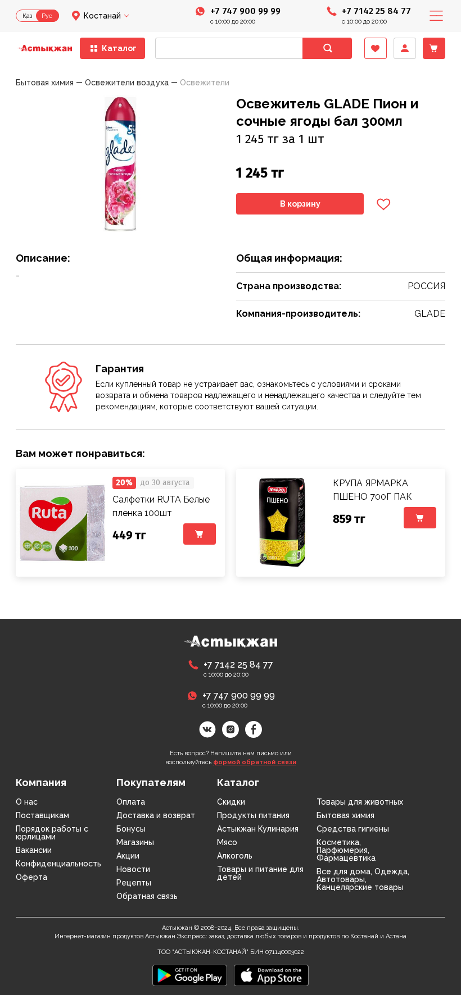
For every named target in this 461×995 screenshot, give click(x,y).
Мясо (227, 842)
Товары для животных (360, 802)
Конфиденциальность (58, 864)
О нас (27, 802)
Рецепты (133, 883)
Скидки (231, 802)
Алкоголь (234, 856)
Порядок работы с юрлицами (52, 833)
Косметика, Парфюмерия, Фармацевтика (346, 850)
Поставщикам (42, 815)
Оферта (31, 877)
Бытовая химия (345, 815)
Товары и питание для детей (260, 873)
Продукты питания (253, 815)
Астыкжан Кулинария (258, 829)
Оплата (130, 802)
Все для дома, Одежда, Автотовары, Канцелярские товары (363, 879)
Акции (127, 856)
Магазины (135, 842)
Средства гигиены (353, 829)
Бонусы (131, 829)
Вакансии (34, 850)
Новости (133, 869)
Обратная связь (147, 896)
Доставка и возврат (155, 815)
